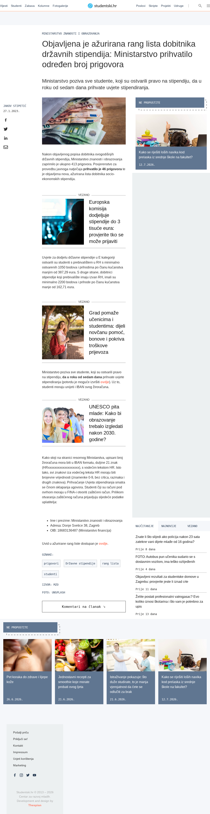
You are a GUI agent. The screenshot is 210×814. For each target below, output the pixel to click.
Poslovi (140, 5)
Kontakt (18, 745)
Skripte (153, 5)
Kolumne (43, 5)
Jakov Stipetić (14, 106)
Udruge (179, 5)
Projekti (166, 5)
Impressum (20, 752)
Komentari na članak (81, 607)
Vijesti (4, 5)
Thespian (34, 805)
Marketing (19, 765)
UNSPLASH (58, 592)
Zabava (30, 5)
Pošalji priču (21, 732)
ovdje (104, 382)
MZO (56, 584)
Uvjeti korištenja (23, 758)
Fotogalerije (60, 5)
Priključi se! (20, 739)
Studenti (16, 5)
